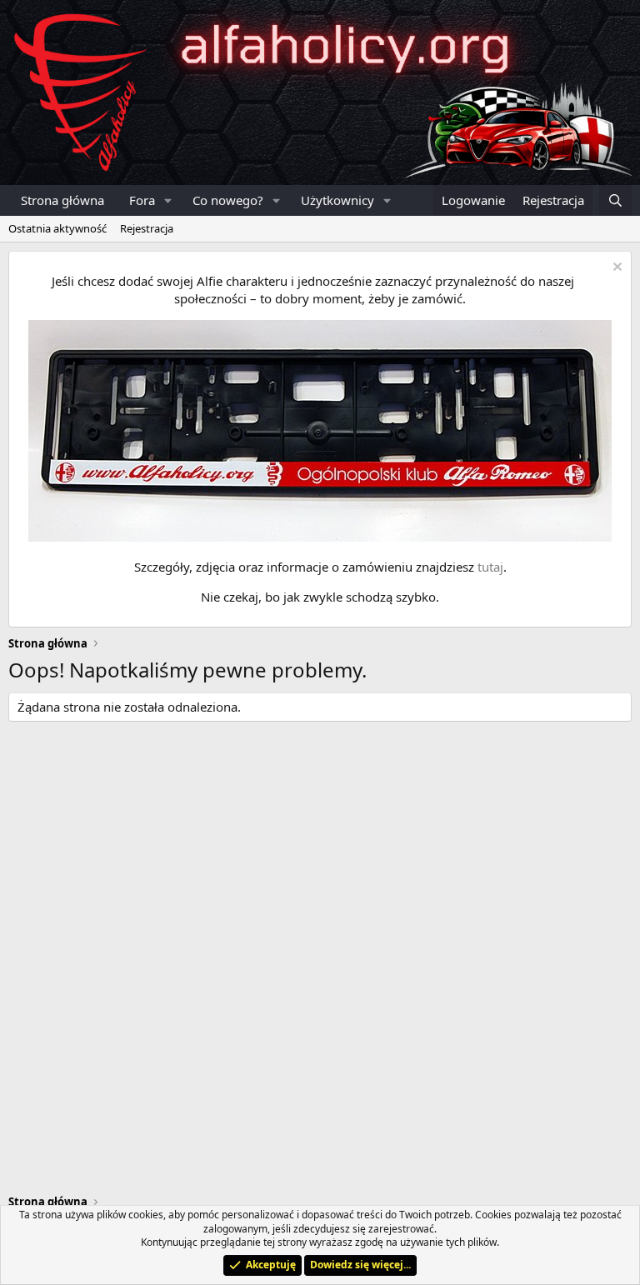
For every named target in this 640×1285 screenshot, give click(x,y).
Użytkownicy (337, 200)
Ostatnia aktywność (57, 228)
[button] (168, 200)
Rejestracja (146, 228)
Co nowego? (227, 200)
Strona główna (62, 200)
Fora (142, 200)
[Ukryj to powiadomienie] (615, 269)
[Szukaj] (615, 200)
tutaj (490, 566)
